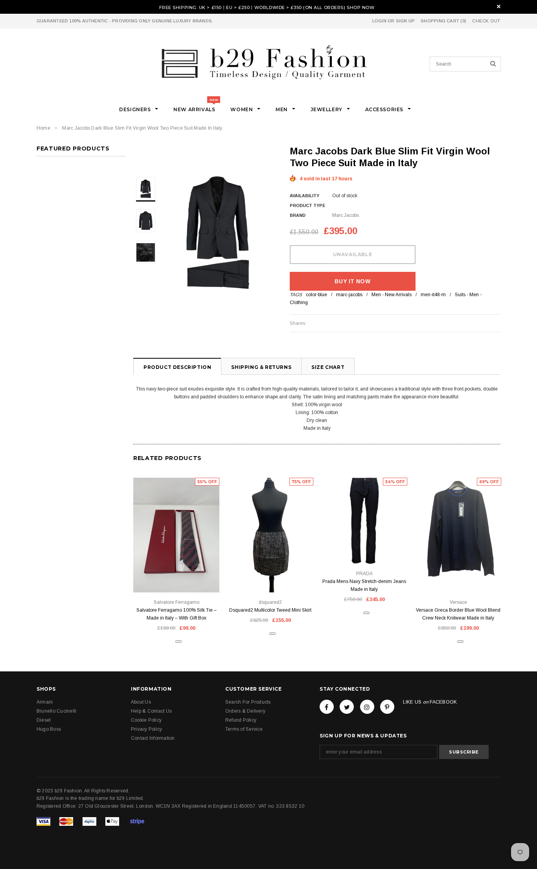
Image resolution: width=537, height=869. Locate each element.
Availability (304, 195)
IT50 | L (467, 574)
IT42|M (270, 574)
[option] (218, 232)
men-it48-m (433, 294)
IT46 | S (449, 574)
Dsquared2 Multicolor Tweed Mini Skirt (270, 610)
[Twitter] (347, 707)
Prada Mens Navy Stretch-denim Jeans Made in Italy (364, 585)
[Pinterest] (387, 707)
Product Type (308, 205)
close (498, 6)
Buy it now (352, 281)
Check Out (486, 21)
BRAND (297, 215)
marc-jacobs (349, 294)
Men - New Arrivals (391, 294)
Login (379, 20)
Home (43, 128)
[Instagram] (367, 707)
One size (176, 574)
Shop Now (360, 7)
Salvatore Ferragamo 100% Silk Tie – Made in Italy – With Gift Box (176, 614)
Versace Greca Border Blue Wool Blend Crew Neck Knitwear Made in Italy (458, 614)
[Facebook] (327, 707)
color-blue (316, 294)
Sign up (405, 20)
